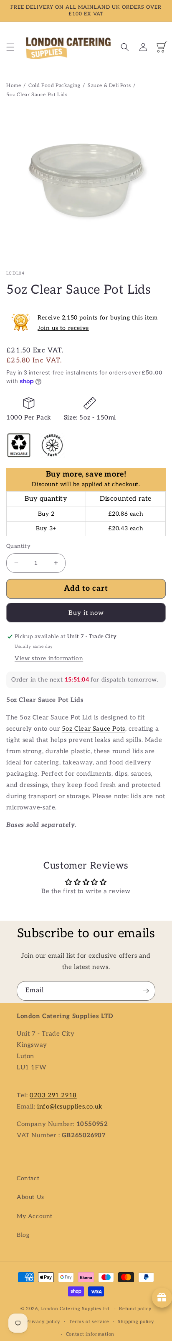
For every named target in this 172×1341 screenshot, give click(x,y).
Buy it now (86, 613)
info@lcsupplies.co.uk (70, 1106)
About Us (30, 1197)
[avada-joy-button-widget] (162, 1298)
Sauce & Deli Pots (109, 85)
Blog (23, 1235)
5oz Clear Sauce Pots (93, 728)
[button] (10, 47)
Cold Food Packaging (54, 85)
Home (13, 85)
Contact (28, 1178)
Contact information (90, 1334)
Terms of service (89, 1321)
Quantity (18, 546)
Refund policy (135, 1308)
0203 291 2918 (53, 1095)
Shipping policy (136, 1321)
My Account (35, 1216)
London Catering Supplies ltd (74, 1308)
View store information (49, 658)
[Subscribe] (146, 991)
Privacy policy (43, 1321)
